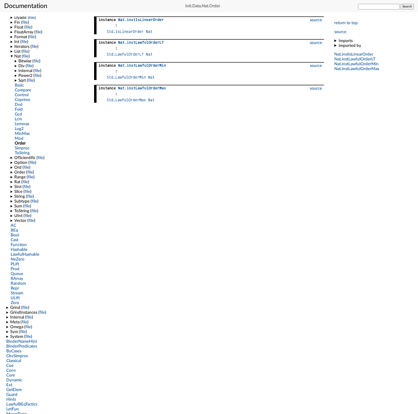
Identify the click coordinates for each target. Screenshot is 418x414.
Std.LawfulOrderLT (125, 54)
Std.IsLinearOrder (125, 31)
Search (407, 6)
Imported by (350, 46)
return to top (346, 23)
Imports (346, 41)
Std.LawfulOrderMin (126, 77)
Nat (149, 31)
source (340, 32)
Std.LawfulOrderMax (126, 100)
